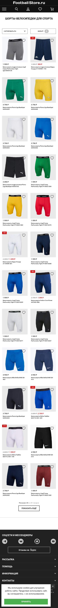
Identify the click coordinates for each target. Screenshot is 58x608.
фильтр (42, 31)
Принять (26, 602)
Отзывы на (24, 550)
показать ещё (29, 508)
